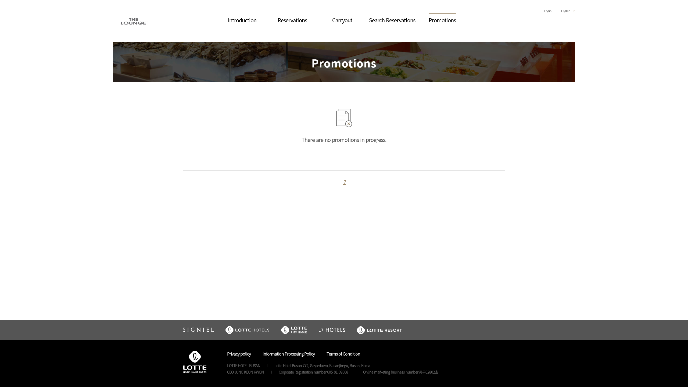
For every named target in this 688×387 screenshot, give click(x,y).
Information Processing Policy (289, 353)
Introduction (242, 20)
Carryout (342, 20)
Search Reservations (392, 20)
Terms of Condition (343, 353)
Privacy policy (239, 353)
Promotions (442, 20)
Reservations (292, 20)
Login (547, 11)
